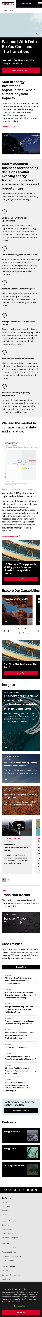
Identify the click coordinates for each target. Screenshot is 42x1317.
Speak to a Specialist (21, 1110)
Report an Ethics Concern (11, 1256)
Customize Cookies (21, 1306)
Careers (5, 1271)
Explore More (21, 967)
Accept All (21, 1312)
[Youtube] (28, 1190)
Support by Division (9, 1252)
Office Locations (8, 1261)
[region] (21, 1299)
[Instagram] (23, 1190)
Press (4, 1215)
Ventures (5, 1211)
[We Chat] (36, 1190)
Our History (6, 1206)
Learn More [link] (21, 579)
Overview (5, 1225)
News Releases (7, 1229)
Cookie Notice (16, 1301)
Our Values (6, 1202)
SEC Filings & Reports (10, 1238)
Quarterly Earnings (9, 1234)
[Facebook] (19, 1190)
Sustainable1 (9, 11)
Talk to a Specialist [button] (21, 70)
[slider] (21, 615)
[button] (21, 143)
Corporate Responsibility (11, 1275)
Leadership (6, 1279)
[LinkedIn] (32, 1190)
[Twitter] (15, 1190)
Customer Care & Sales (10, 1248)
